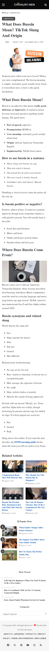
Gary (7, 42)
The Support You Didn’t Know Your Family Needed (32, 541)
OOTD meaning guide (25, 442)
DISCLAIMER (40, 638)
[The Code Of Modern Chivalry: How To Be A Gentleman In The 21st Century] (36, 493)
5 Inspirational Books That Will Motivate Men (12, 476)
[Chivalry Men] (24, 4)
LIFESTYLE (15, 12)
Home (6, 12)
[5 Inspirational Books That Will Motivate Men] (12, 466)
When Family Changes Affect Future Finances (31, 529)
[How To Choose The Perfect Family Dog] (9, 555)
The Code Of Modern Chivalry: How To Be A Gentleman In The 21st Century (35, 506)
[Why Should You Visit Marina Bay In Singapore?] (36, 466)
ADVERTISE (19, 634)
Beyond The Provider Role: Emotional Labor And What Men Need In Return (12, 506)
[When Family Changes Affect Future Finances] (9, 531)
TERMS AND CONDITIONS (22, 638)
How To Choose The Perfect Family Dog (30, 553)
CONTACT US (30, 634)
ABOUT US (8, 634)
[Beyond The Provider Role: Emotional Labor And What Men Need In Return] (12, 493)
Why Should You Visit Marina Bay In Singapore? (35, 478)
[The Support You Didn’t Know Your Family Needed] (9, 543)
